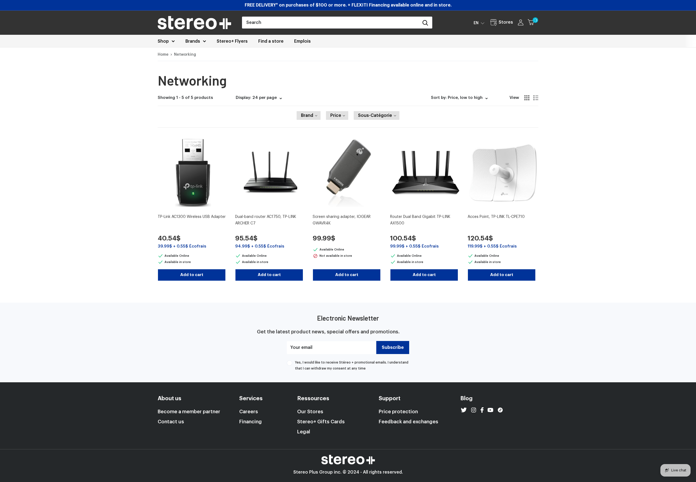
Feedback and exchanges (408, 421)
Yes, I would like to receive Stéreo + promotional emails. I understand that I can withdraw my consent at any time (351, 365)
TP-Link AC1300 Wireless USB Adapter (192, 217)
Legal (303, 431)
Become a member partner (189, 411)
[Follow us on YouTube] (490, 410)
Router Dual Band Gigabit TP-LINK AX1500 (420, 220)
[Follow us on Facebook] (482, 410)
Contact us (171, 421)
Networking (185, 55)
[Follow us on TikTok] (500, 410)
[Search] (425, 22)
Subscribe (393, 347)
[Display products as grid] (526, 97)
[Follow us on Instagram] (474, 410)
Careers (248, 411)
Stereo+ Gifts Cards (321, 421)
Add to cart (191, 275)
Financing (250, 421)
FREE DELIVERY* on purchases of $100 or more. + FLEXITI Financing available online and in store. (348, 5)
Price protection (398, 411)
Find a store (271, 41)
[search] (330, 22)
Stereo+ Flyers (232, 41)
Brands (192, 41)
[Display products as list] (535, 97)
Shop (163, 41)
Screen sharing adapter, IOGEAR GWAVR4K (342, 220)
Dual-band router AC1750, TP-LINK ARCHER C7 (265, 220)
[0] (533, 23)
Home (163, 55)
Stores (506, 22)
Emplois (302, 41)
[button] (479, 23)
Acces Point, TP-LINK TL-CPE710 (496, 217)
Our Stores (310, 411)
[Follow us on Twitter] (464, 410)
